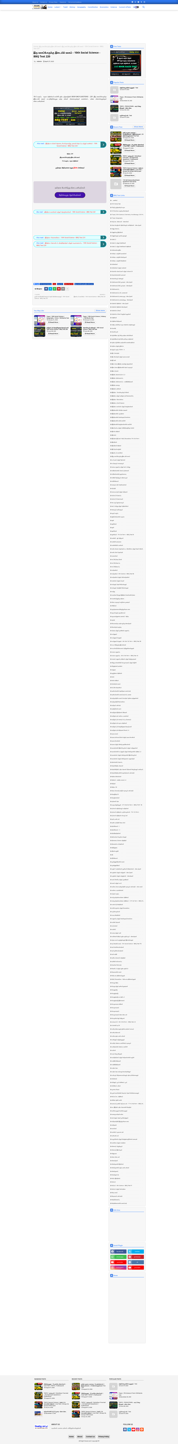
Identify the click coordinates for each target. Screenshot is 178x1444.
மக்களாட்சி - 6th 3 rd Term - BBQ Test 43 (124, 1022)
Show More (138, 127)
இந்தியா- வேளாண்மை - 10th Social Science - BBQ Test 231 (65, 237)
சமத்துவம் (114, 634)
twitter (137, 1251)
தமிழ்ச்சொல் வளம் (116, 709)
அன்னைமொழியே (116, 250)
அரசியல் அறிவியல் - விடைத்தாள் (120, 303)
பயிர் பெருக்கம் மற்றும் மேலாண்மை (120, 908)
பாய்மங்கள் (114, 926)
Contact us (43, 2)
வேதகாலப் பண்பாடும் (117, 1196)
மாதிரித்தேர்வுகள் (116, 1064)
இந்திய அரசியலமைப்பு (117, 378)
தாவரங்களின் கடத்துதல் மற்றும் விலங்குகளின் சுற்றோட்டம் (126, 751)
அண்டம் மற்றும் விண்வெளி (119, 243)
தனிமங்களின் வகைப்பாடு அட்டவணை (121, 694)
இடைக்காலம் (115, 371)
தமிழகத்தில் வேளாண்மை (118, 702)
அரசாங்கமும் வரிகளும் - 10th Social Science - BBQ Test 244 (93, 328)
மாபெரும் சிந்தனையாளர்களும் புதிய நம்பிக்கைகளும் (125, 1075)
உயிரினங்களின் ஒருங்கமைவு (119, 474)
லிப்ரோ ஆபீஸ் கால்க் (117, 1100)
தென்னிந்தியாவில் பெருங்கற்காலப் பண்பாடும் (123, 773)
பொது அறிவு (115, 983)
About (79, 1437)
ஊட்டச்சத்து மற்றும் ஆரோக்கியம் (120, 506)
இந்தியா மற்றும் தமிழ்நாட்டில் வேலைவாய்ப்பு (122, 396)
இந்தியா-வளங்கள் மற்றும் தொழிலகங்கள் (122, 406)
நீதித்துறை (114, 847)
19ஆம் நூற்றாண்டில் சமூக (118, 207)
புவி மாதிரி (114, 954)
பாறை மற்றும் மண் (116, 933)
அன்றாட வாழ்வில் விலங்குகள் (119, 257)
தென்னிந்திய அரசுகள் (117, 766)
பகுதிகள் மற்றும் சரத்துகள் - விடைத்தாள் (122, 872)
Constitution (93, 7)
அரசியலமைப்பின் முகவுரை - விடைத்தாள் (122, 282)
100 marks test (116, 204)
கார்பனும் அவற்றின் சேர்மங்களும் (120, 588)
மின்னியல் (114, 1079)
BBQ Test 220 (69, 284)
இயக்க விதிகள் (116, 431)
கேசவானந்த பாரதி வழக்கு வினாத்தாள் (121, 623)
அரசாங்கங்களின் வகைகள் (119, 275)
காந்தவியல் (115, 570)
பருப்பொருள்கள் (116, 911)
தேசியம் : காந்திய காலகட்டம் (119, 780)
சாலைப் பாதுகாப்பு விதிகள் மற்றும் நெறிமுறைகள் (124, 659)
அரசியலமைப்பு (115, 289)
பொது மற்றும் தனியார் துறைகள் (120, 986)
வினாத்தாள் (115, 1160)
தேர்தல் (113, 783)
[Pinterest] (59, 289)
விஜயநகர (114, 1153)
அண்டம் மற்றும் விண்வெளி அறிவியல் (121, 246)
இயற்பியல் (114, 442)
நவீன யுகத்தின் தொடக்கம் (118, 822)
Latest (57, 7)
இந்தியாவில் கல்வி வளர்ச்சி (118, 421)
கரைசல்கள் (115, 556)
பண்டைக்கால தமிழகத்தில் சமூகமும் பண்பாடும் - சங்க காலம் (127, 886)
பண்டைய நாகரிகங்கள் (117, 890)
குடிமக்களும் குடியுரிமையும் (118, 613)
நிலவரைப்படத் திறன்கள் (118, 844)
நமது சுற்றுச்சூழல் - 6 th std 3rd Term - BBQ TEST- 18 (127, 805)
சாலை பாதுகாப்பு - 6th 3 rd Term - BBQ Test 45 (125, 655)
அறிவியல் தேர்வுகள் (117, 321)
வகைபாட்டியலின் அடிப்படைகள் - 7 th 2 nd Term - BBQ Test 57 (128, 1103)
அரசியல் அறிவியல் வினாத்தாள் (120, 307)
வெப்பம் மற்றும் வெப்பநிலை (118, 1189)
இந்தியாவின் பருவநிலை (118, 413)
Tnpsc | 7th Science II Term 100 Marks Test (131, 98)
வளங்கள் (114, 1128)
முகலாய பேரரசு (115, 1089)
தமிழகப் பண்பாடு (116, 705)
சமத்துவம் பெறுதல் (116, 638)
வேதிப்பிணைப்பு (116, 1199)
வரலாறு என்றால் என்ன (117, 1114)
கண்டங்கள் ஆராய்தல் (117, 552)
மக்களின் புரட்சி (116, 1025)
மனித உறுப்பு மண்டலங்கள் (118, 1036)
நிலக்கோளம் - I (116, 826)
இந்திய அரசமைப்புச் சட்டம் (118, 374)
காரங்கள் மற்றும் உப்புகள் (118, 581)
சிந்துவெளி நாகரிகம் (117, 666)
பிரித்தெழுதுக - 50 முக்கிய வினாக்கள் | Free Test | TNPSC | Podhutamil (133, 145)
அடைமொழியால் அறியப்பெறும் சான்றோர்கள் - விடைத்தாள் (126, 225)
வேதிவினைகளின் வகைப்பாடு (119, 1203)
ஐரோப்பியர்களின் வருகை (118, 517)
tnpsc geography (117, 218)
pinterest (137, 1257)
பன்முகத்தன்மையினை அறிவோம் (120, 897)
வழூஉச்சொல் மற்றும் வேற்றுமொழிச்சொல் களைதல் (124, 1139)
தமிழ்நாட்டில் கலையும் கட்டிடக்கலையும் (121, 719)
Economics (104, 7)
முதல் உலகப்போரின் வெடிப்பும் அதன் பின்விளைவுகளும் (125, 1093)
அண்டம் (114, 239)
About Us (35, 2)
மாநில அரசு (115, 1068)
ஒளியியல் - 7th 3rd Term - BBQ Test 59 (123, 534)
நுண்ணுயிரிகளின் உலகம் (118, 862)
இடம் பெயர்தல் (115, 353)
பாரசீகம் (114, 929)
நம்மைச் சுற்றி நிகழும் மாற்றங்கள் (120, 808)
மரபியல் (114, 1050)
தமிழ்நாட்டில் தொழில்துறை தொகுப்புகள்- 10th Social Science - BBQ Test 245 (58, 328)
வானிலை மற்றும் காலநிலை (118, 1143)
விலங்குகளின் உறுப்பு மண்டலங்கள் (120, 1167)
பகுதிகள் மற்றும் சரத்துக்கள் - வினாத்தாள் (122, 876)
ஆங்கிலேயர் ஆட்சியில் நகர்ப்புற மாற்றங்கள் (122, 339)
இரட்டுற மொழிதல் (116, 449)
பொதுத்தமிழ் (115, 993)
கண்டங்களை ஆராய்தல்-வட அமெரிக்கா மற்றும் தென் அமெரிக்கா (128, 549)
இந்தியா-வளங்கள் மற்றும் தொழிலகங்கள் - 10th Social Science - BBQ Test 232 (69, 212)
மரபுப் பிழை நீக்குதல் (117, 1054)
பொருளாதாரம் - (116, 1011)
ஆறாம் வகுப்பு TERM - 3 (118, 349)
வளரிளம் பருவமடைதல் (118, 1132)
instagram (120, 1267)
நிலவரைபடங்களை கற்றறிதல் (119, 840)
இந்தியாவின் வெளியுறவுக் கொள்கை (121, 417)
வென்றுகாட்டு (115, 1175)
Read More (54, 322)
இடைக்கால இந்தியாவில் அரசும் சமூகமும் (122, 367)
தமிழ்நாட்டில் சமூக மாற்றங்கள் (119, 723)
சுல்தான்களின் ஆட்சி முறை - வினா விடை (55, 1411)
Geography (81, 7)
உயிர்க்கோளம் (115, 481)
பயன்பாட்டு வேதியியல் (117, 904)
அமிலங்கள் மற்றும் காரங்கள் (119, 268)
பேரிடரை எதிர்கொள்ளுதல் (118, 975)
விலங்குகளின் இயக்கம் (118, 1164)
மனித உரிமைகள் (116, 1032)
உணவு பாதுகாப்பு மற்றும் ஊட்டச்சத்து (121, 467)
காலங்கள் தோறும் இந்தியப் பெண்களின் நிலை (123, 595)
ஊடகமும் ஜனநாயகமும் (118, 502)
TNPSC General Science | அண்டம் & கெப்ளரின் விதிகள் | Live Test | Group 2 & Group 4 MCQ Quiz (133, 169)
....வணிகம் (114, 200)
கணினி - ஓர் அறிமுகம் (118, 538)
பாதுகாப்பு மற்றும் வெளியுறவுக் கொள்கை (122, 918)
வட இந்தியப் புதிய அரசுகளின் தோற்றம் (121, 1107)
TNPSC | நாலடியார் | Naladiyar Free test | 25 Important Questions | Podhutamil (132, 157)
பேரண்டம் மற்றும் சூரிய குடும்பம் (120, 968)
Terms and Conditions (74, 2)
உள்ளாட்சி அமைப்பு (116, 495)
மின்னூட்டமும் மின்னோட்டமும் (119, 1082)
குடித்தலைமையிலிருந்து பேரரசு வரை (121, 609)
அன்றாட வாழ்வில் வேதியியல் (119, 261)
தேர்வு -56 (114, 787)
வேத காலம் (115, 1192)
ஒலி (113, 520)
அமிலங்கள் (115, 264)
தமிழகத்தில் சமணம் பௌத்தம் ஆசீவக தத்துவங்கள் (125, 698)
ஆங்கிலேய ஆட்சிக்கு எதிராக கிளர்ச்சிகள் (122, 335)
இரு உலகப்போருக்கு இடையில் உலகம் (50, 46)
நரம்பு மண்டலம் (116, 819)
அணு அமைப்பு (115, 228)
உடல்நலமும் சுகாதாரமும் (118, 463)
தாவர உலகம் (115, 734)
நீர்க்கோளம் (115, 858)
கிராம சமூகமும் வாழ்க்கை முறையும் (121, 602)
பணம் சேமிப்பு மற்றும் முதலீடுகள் (120, 879)
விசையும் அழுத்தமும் (117, 1146)
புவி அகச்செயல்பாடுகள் (118, 947)
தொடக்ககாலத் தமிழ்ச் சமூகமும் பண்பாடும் (123, 790)
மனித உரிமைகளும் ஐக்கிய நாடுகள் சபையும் (123, 1029)
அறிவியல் (114, 317)
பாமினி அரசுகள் (116, 922)
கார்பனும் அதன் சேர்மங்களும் (119, 584)
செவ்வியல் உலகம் (116, 684)
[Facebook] (46, 289)
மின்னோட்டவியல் (116, 1086)
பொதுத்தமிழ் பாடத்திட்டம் (118, 997)
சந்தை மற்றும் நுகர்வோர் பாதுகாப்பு (120, 630)
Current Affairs (125, 7)
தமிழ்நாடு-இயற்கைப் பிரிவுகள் (119, 712)
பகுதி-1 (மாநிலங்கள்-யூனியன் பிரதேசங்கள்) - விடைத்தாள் (126, 869)
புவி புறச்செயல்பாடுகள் (117, 951)
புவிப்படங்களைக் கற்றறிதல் (118, 958)
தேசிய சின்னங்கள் (116, 776)
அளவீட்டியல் (115, 332)
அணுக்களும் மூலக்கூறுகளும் (119, 236)
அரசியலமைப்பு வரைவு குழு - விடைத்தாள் (122, 296)
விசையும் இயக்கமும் (117, 1150)
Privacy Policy (53, 2)
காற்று (113, 591)
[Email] (63, 289)
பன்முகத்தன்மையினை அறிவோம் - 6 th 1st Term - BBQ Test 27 (128, 901)
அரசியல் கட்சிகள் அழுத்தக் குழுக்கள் (121, 314)
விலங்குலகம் (115, 1171)
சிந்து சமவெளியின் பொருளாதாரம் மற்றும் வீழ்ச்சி (124, 662)
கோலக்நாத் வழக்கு (116, 627)
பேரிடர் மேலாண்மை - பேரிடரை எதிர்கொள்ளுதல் (124, 979)
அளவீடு (114, 328)
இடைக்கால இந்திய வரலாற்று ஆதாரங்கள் (122, 364)
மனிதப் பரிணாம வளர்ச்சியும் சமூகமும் (121, 1043)
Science (114, 7)
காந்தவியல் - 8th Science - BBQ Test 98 (123, 574)
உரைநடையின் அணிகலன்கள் (119, 485)
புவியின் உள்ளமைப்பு (117, 961)
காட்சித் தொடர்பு (116, 563)
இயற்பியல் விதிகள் (116, 445)
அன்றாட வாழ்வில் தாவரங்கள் (119, 253)
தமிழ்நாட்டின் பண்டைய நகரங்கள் (120, 716)
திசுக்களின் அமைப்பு (117, 762)
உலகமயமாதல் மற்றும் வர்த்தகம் (120, 492)
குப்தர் (113, 620)
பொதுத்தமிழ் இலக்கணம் (118, 1000)
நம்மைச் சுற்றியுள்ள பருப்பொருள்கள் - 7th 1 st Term (125, 812)
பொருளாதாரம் (115, 1007)
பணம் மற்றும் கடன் (117, 883)
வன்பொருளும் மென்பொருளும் (119, 1111)
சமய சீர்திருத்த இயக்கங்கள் (119, 645)
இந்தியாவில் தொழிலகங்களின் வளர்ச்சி (122, 424)
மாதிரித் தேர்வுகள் (116, 1061)
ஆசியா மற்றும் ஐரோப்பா (118, 346)
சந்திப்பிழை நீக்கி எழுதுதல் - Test (129, 88)
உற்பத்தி (114, 488)
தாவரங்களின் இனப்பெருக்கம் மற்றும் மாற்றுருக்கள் (125, 748)
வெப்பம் (114, 1182)
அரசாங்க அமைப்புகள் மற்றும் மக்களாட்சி (122, 271)
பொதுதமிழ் (115, 990)
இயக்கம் (114, 435)
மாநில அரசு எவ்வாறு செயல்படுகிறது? (121, 1071)
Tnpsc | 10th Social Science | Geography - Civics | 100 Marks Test (58, 317)
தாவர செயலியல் (116, 741)
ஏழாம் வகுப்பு (115, 513)
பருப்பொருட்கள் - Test (126, 115)
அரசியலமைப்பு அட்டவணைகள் (119, 293)
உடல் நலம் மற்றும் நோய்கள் (118, 460)
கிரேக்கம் (114, 605)
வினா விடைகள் (116, 1157)
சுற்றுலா (114, 670)
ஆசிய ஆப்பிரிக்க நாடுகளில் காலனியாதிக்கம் (123, 342)
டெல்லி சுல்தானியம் (117, 687)
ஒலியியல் (114, 524)
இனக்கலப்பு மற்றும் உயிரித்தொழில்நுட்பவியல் (123, 428)
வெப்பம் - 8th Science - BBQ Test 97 (122, 1185)
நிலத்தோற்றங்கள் (116, 833)
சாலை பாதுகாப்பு (116, 652)
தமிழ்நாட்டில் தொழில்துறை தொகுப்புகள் (122, 726)
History (72, 7)
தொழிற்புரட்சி (115, 794)
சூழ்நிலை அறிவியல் (117, 673)
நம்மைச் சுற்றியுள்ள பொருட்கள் (120, 815)
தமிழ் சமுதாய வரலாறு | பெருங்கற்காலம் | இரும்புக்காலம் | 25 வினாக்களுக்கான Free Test (133, 134)
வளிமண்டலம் (115, 1135)
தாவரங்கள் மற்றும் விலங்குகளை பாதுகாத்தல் (123, 758)
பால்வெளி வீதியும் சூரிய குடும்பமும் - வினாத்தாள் (124, 936)
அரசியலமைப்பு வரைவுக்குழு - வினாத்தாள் (122, 300)
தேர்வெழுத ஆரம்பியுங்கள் (70, 195)
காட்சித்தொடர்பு (116, 566)
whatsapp (119, 1257)
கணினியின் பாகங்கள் (117, 545)
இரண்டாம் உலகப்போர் (117, 453)
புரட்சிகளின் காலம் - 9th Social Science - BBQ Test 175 (126, 943)
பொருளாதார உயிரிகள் (117, 1004)
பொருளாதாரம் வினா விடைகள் (119, 1014)
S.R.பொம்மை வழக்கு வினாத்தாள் (120, 211)
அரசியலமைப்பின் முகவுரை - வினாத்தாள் (122, 285)
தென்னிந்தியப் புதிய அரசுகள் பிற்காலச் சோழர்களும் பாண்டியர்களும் (128, 769)
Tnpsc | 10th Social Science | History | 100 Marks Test (94, 317)
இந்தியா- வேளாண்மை (117, 399)
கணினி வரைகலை (116, 542)
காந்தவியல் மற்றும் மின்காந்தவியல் (120, 577)
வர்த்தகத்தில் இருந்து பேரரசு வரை (120, 1121)
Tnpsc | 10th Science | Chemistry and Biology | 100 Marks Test (128, 214)
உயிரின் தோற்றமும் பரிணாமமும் (120, 477)
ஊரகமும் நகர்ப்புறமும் (117, 509)
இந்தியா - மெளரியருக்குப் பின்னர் (120, 392)
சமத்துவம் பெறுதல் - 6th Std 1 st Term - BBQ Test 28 (126, 641)
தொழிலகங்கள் (115, 798)
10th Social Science (45, 284)
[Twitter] (50, 289)
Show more (100, 310)
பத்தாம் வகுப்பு (115, 894)
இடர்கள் (114, 360)
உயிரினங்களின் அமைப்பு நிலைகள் (120, 470)
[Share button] (67, 289)
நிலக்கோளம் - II (116, 830)
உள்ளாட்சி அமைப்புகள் (117, 499)
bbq (54, 284)
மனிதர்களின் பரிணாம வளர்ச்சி (120, 1047)
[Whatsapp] (54, 289)
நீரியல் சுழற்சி (115, 851)
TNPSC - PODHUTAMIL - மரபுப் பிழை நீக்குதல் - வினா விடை (130, 107)
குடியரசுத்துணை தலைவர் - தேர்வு (120, 616)
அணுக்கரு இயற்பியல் (117, 232)
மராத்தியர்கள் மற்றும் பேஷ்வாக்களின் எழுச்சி (123, 1057)
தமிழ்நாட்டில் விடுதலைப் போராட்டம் (120, 730)
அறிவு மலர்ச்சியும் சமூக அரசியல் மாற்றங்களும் (123, 325)
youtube (120, 1262)
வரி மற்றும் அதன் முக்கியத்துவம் (120, 1118)
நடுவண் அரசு (115, 801)
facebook (120, 1251)
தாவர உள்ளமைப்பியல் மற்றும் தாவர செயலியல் (123, 737)
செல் (113, 677)
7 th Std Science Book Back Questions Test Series (131, 180)
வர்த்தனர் (114, 1125)
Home (50, 7)
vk (137, 1262)
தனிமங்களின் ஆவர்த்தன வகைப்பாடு (121, 691)
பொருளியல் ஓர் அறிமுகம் (118, 1018)
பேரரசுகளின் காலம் (116, 972)
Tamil (65, 7)
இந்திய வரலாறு (116, 385)
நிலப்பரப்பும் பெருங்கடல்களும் (119, 837)
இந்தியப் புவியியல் (116, 389)
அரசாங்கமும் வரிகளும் (117, 278)
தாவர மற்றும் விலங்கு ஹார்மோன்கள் (121, 744)
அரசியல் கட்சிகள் (116, 310)
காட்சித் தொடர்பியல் (117, 559)
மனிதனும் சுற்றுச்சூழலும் (118, 1039)
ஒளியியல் (114, 531)
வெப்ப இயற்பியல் (116, 1178)
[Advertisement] (89, 26)
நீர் (112, 855)
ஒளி (113, 527)
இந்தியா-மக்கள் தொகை (118, 403)
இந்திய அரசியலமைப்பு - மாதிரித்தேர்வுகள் (122, 381)
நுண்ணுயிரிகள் (116, 865)
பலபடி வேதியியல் (116, 915)
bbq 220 (60, 284)
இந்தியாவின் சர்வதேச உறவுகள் (119, 410)
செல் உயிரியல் (115, 680)
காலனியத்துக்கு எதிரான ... (118, 598)
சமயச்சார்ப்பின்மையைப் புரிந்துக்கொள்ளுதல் (123, 648)
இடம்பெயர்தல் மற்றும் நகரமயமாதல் (121, 357)
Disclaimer (63, 2)
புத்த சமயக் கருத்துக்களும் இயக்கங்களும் (122, 940)
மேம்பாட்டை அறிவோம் (117, 1096)
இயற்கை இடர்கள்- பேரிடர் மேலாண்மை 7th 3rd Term (125, 438)
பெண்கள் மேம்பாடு (116, 965)
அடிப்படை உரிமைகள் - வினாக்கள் (120, 221)
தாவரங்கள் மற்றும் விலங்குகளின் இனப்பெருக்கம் (124, 755)
